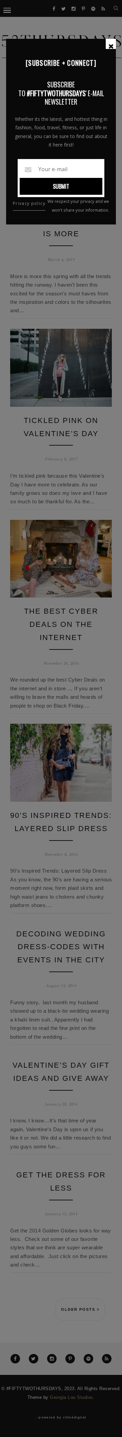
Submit (61, 186)
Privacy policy (29, 203)
